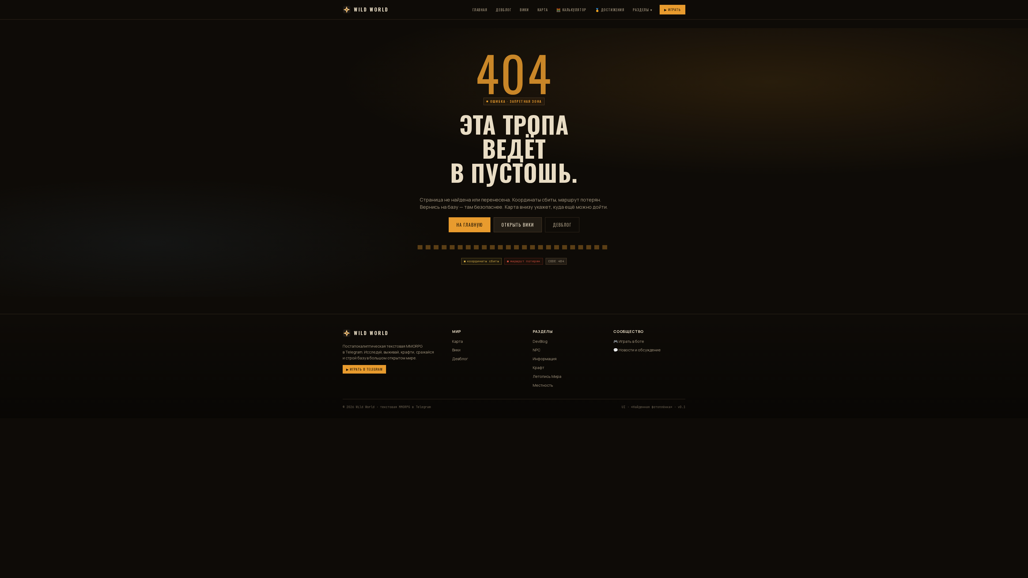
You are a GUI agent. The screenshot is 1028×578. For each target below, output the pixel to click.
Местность (543, 385)
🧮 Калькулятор (571, 9)
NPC (536, 349)
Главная (480, 9)
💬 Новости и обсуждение (637, 349)
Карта (543, 9)
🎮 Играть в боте (628, 341)
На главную (469, 225)
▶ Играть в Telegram (364, 369)
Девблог (503, 9)
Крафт (538, 367)
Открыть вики (517, 225)
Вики (524, 9)
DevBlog (540, 341)
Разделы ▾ (642, 9)
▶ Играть (672, 9)
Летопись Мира (547, 376)
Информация (545, 358)
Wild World (371, 9)
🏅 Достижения (610, 9)
